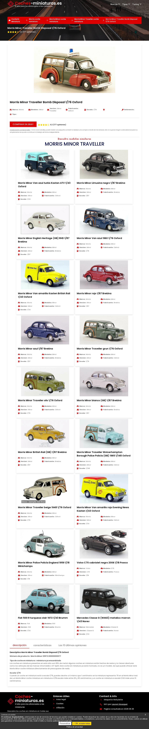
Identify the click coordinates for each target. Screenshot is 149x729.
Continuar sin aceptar (8, 714)
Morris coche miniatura (34, 20)
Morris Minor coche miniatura (57, 20)
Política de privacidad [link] (74, 727)
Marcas (113, 4)
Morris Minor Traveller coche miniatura (86, 20)
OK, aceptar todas (82, 723)
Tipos (124, 4)
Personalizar (65, 723)
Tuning (135, 4)
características (42, 645)
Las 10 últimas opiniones (72, 645)
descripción (19, 645)
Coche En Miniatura (15, 20)
